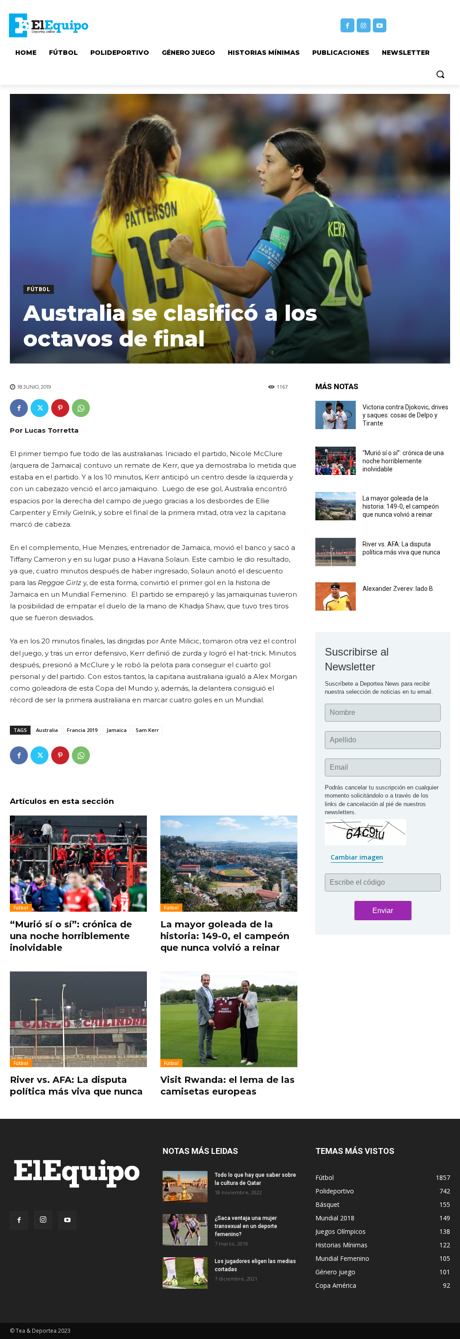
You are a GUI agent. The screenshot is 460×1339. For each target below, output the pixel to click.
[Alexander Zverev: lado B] (335, 596)
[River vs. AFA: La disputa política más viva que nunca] (78, 1019)
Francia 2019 (82, 730)
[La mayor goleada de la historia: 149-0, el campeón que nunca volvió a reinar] (228, 864)
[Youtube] (380, 25)
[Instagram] (364, 25)
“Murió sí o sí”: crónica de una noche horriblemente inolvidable (71, 936)
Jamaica (116, 730)
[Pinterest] (60, 408)
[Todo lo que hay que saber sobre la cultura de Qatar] (185, 1186)
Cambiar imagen (357, 857)
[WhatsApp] (81, 408)
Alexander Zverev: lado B (398, 588)
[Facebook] (347, 25)
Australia (47, 730)
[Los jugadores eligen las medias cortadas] (185, 1273)
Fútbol (38, 289)
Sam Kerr (147, 730)
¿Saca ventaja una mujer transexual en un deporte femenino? (246, 1226)
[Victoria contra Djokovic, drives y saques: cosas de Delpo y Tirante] (335, 415)
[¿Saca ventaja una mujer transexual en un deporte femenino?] (185, 1230)
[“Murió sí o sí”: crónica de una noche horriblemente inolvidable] (78, 864)
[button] (440, 74)
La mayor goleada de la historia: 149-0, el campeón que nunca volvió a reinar (224, 936)
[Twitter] (40, 408)
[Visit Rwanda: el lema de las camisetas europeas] (228, 1019)
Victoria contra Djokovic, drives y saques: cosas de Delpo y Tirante (405, 415)
